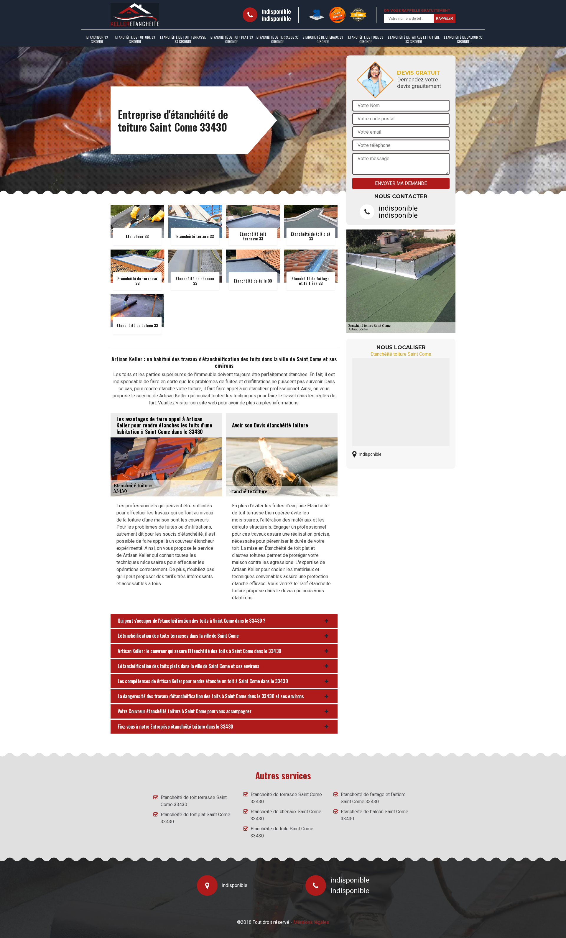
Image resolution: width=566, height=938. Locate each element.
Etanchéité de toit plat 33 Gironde (231, 39)
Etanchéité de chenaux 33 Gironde (323, 39)
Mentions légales (311, 922)
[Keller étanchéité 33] (135, 15)
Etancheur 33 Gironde (97, 39)
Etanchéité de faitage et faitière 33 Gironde (414, 39)
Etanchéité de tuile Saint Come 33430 (282, 832)
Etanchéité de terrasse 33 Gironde (277, 39)
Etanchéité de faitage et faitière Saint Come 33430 (373, 798)
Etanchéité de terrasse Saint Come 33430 (286, 798)
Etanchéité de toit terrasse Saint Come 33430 (194, 801)
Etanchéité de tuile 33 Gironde (365, 39)
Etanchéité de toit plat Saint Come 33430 (195, 818)
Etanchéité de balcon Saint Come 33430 (374, 815)
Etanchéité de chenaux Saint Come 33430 (286, 815)
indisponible (276, 11)
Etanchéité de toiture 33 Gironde (135, 39)
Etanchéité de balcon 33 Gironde (463, 39)
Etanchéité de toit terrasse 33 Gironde (183, 39)
